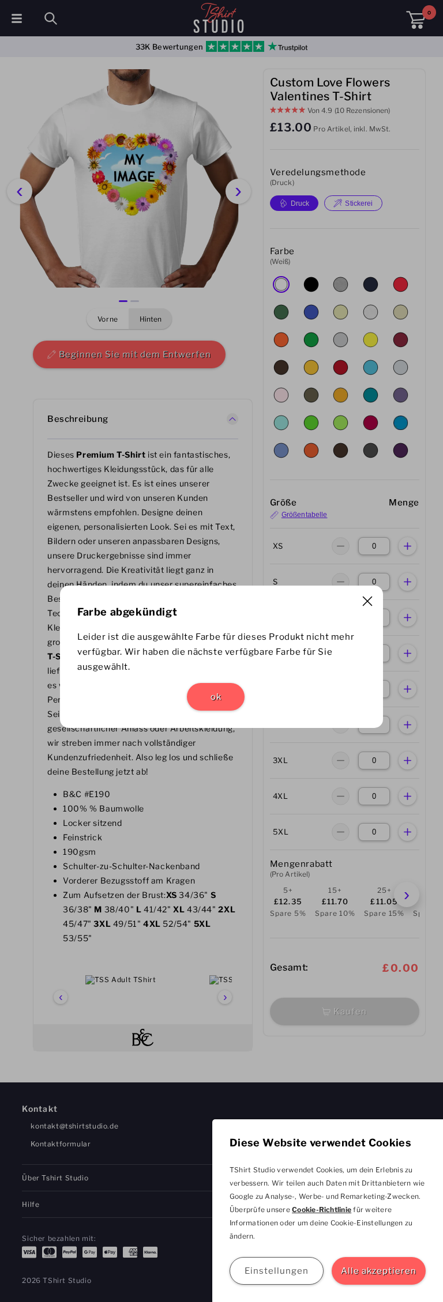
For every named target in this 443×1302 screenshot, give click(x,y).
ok (216, 697)
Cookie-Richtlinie (321, 1209)
